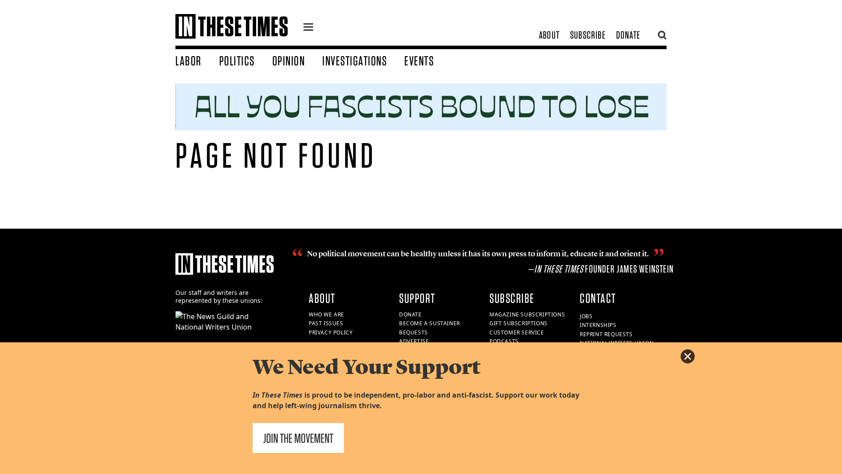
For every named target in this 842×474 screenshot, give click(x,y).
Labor (188, 60)
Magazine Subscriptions (527, 314)
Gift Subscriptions (518, 323)
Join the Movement (298, 438)
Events (419, 60)
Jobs (586, 316)
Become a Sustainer (429, 323)
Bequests (413, 332)
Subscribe (588, 35)
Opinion (288, 60)
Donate (628, 35)
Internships (598, 325)
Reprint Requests (606, 334)
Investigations (354, 60)
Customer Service (516, 332)
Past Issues (326, 323)
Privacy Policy (331, 332)
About (549, 35)
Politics (237, 60)
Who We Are (326, 314)
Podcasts (504, 341)
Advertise (414, 341)
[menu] (308, 28)
